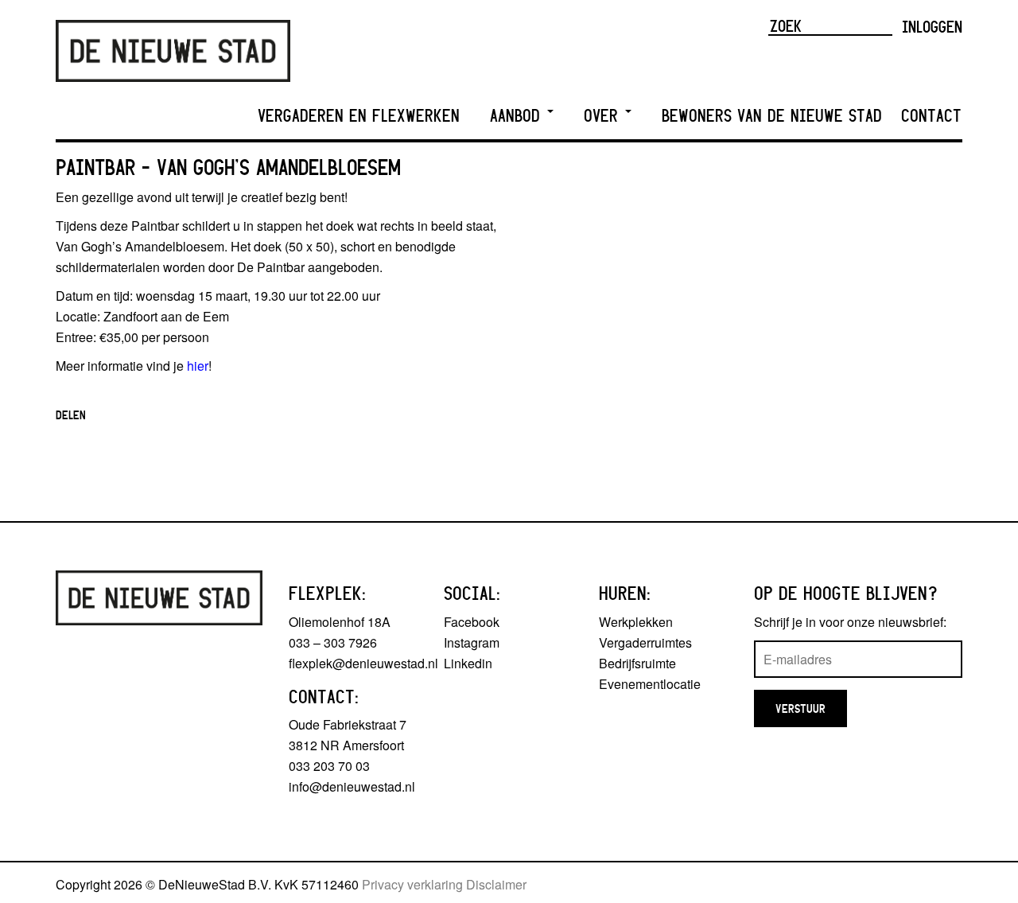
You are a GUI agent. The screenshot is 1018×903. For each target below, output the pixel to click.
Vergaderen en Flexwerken (359, 115)
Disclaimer (496, 884)
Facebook (471, 622)
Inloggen (932, 26)
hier (197, 365)
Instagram (471, 642)
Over (604, 115)
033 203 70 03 (329, 766)
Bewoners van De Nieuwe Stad (772, 115)
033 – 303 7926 (333, 642)
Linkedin (468, 663)
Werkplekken (636, 622)
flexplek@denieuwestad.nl (363, 663)
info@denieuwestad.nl (352, 786)
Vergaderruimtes (645, 642)
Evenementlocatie (650, 684)
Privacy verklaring (412, 884)
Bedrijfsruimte (637, 663)
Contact (931, 115)
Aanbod (518, 115)
